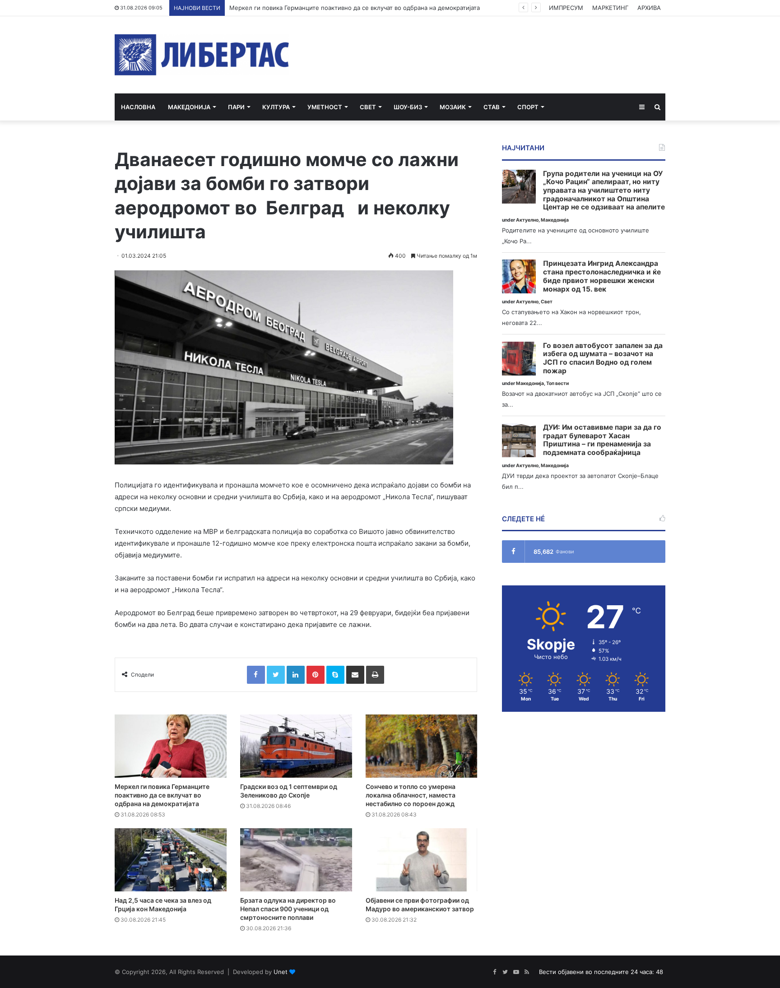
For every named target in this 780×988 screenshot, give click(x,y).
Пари (236, 107)
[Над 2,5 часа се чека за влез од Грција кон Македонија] (171, 859)
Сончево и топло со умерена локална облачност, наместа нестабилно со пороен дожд (410, 795)
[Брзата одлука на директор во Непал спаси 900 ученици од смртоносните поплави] (296, 859)
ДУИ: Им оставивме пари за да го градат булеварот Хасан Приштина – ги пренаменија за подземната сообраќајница (602, 440)
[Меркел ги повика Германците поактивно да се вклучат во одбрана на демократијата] (171, 746)
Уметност (324, 107)
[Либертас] (202, 54)
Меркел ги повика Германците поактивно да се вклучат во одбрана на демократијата (354, 7)
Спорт (528, 107)
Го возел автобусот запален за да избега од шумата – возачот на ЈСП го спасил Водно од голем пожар (603, 358)
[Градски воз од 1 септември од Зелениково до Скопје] (296, 746)
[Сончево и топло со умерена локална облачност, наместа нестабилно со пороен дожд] (422, 746)
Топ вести (557, 383)
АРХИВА (649, 7)
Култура (276, 107)
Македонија (189, 107)
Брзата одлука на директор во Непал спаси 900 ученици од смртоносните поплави (288, 908)
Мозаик (453, 107)
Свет (368, 107)
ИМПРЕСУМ (566, 7)
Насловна (138, 107)
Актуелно (527, 220)
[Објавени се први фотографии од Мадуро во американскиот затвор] (422, 859)
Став (491, 107)
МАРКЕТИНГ (610, 7)
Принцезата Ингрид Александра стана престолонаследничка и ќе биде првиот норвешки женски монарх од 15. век (602, 276)
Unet (281, 971)
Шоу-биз (408, 107)
